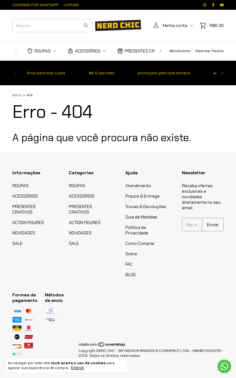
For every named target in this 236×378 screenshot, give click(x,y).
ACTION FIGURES (28, 222)
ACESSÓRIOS (87, 51)
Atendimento (180, 50)
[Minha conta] (156, 25)
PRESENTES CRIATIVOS (147, 51)
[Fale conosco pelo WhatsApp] (224, 366)
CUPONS (71, 4)
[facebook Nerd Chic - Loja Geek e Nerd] (213, 4)
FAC (129, 264)
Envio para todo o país (46, 73)
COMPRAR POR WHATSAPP (35, 4)
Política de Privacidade (136, 230)
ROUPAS (42, 51)
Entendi (77, 368)
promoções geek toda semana (164, 73)
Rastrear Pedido (209, 50)
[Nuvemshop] (102, 345)
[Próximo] (161, 50)
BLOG (130, 274)
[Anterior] (16, 50)
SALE (17, 243)
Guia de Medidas (141, 217)
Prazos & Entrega (142, 196)
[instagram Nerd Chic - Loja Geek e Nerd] (204, 4)
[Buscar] (86, 25)
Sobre (131, 253)
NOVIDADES (23, 233)
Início (17, 95)
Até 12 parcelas (101, 73)
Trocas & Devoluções (145, 206)
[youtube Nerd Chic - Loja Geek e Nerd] (222, 4)
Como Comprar (140, 243)
